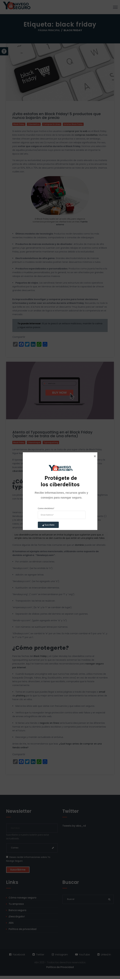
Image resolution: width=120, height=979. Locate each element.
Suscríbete (49, 525)
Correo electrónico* (46, 508)
